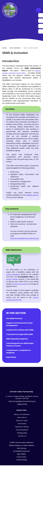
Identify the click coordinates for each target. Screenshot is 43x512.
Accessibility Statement (21, 451)
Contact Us (22, 436)
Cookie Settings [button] (21, 460)
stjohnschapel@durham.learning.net (24, 238)
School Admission (13, 274)
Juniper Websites (28, 445)
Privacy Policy (21, 457)
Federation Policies (22, 427)
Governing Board (22, 430)
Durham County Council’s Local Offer (21, 71)
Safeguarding (22, 433)
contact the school (19, 284)
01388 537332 (22, 404)
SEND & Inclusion (31, 48)
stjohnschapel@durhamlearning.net (22, 401)
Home (4, 48)
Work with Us (22, 417)
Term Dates (22, 424)
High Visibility (21, 454)
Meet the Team (22, 421)
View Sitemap (21, 448)
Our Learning (15, 48)
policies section (32, 195)
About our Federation (22, 414)
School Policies (12, 279)
